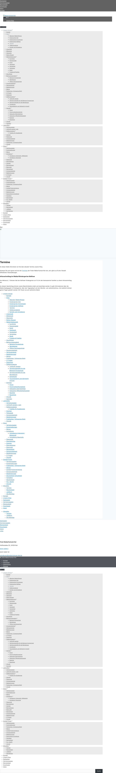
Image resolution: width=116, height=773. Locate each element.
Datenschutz (7, 564)
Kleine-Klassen (10, 55)
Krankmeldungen (10, 150)
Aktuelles (6, 203)
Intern (5, 224)
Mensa (8, 89)
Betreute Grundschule (15, 77)
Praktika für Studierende (15, 133)
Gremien (8, 108)
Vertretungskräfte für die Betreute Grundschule (21, 100)
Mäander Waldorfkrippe (15, 36)
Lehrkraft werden (13, 98)
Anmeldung (9, 154)
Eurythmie (12, 58)
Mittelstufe (9, 51)
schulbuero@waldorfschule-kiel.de (11, 555)
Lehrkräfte (6, 125)
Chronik (8, 121)
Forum (11, 110)
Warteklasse (12, 79)
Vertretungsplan (10, 127)
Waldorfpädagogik (11, 56)
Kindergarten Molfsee (15, 41)
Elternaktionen (10, 165)
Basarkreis (12, 119)
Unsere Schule (7, 30)
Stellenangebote (13, 45)
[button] (1, 227)
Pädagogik (9, 136)
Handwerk (12, 64)
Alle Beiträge (9, 211)
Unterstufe (9, 49)
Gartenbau (12, 68)
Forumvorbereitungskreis (15, 112)
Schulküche (12, 104)
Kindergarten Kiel (13, 37)
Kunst (10, 62)
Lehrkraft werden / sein (12, 129)
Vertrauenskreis (10, 85)
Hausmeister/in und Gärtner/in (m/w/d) (19, 106)
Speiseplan (6, 216)
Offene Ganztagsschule (15, 81)
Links (1, 531)
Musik (10, 70)
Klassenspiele (12, 60)
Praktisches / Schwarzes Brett (14, 91)
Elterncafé (9, 167)
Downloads (6, 222)
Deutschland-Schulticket (12, 194)
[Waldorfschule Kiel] (9, 15)
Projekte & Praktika (14, 72)
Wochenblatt (9, 169)
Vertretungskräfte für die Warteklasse (19, 102)
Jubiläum (8, 209)
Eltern (5, 146)
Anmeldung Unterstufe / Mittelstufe (18, 155)
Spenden (8, 123)
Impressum (6, 562)
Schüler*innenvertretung (12, 188)
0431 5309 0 (4, 549)
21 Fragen (8, 93)
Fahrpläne (8, 195)
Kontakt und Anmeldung (15, 47)
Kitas (7, 34)
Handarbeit (12, 66)
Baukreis (11, 117)
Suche (99, 771)
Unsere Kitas (10, 20)
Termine (11, 43)
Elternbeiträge (10, 161)
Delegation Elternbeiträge (16, 114)
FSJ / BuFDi (9, 199)
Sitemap (5, 566)
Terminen (24, 270)
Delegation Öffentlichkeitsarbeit (17, 116)
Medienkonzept (10, 87)
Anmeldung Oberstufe (15, 157)
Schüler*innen (7, 178)
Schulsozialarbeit (10, 83)
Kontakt (2, 10)
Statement (9, 95)
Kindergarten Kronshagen (16, 39)
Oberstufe (9, 53)
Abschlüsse (9, 74)
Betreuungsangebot (11, 76)
